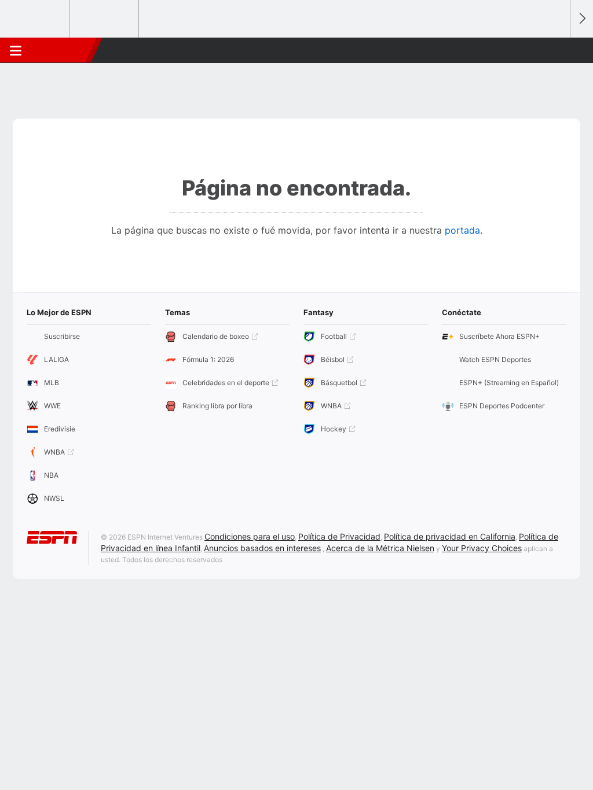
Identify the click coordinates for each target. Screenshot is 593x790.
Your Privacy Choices (482, 548)
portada (462, 230)
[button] (556, 50)
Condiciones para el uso (249, 536)
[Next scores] (581, 19)
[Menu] (15, 50)
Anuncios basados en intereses (262, 548)
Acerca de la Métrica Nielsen (380, 548)
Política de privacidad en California (449, 536)
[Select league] (35, 19)
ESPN (59, 50)
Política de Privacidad (339, 536)
